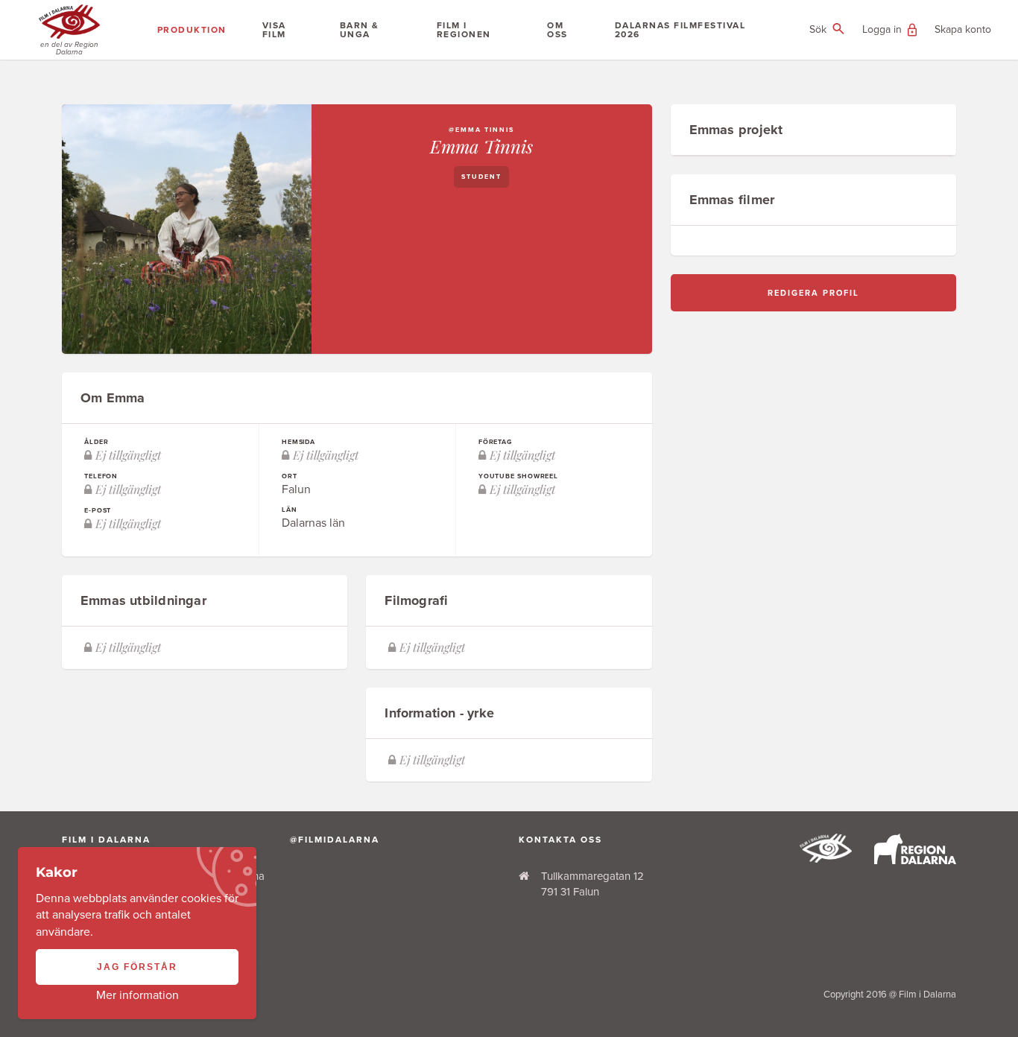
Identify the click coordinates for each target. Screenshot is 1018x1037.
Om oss (557, 29)
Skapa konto (963, 29)
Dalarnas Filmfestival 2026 (680, 29)
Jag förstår (137, 967)
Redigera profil (813, 293)
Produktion (192, 30)
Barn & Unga (359, 29)
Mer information (137, 995)
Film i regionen (464, 29)
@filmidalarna (334, 839)
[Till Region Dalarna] (915, 860)
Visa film (274, 29)
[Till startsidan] (826, 859)
